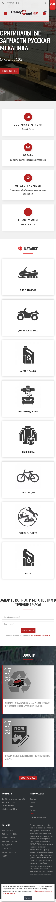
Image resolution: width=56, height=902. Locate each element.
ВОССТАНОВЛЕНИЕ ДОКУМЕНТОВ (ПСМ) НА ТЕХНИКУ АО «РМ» (27, 757)
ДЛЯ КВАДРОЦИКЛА (28, 330)
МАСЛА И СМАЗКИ (28, 371)
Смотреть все (28, 778)
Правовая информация (38, 817)
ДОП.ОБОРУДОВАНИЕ (28, 411)
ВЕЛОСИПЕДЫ (28, 492)
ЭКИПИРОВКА (28, 452)
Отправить (28, 630)
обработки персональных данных (41, 860)
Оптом (32, 813)
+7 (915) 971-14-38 (11, 3)
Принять (27, 898)
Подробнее (9, 70)
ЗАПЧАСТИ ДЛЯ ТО (28, 533)
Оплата (32, 802)
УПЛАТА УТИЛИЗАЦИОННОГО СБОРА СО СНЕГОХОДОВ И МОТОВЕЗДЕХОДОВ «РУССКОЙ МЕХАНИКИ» (28, 704)
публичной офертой (39, 891)
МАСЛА (28, 573)
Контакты (33, 810)
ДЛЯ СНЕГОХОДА (28, 290)
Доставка (33, 799)
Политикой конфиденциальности (40, 635)
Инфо (32, 806)
